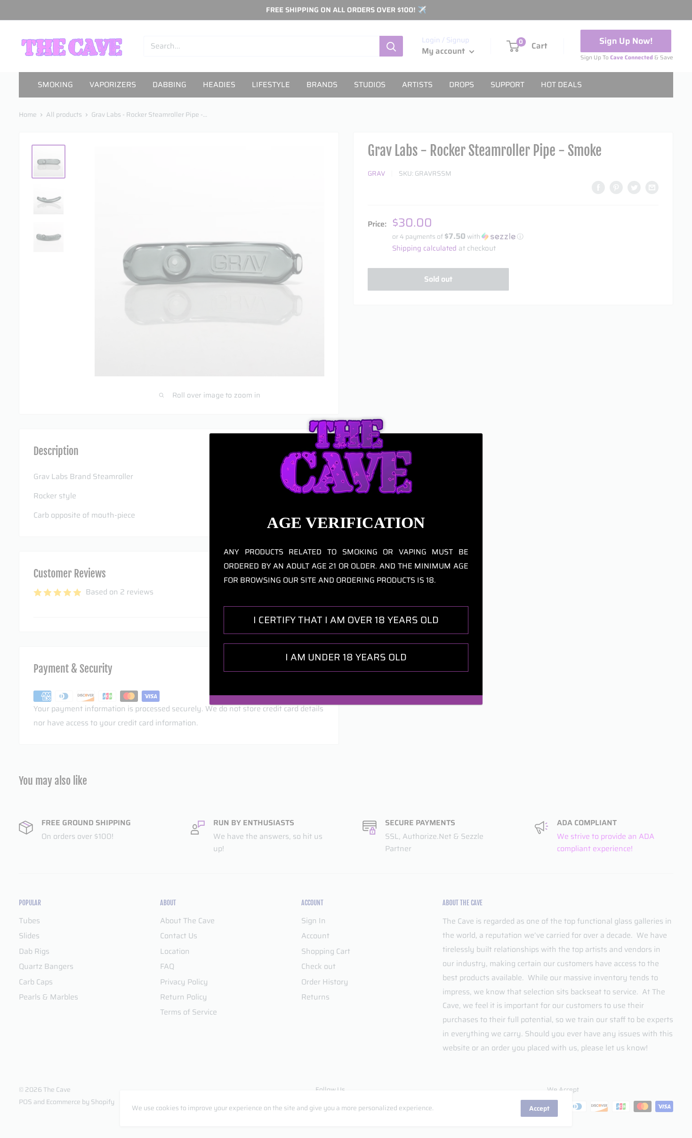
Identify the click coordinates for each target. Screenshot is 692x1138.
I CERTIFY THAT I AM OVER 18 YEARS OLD (346, 619)
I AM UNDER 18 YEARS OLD (346, 657)
